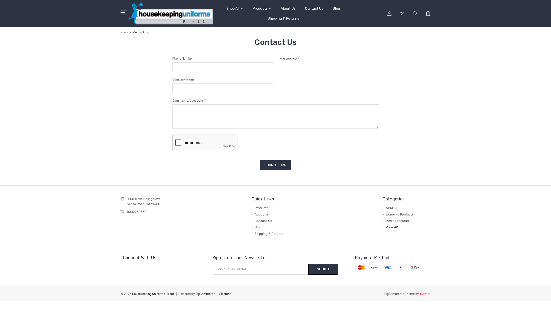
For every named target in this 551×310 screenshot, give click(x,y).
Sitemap (225, 294)
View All (392, 227)
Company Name (183, 79)
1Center (424, 294)
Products (260, 8)
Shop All (233, 8)
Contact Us (314, 8)
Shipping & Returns (283, 18)
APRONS (392, 208)
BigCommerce (205, 294)
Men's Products (397, 221)
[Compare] (402, 16)
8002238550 (136, 212)
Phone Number (182, 58)
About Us (288, 8)
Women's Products (400, 214)
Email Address (288, 59)
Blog (336, 8)
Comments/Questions (189, 100)
